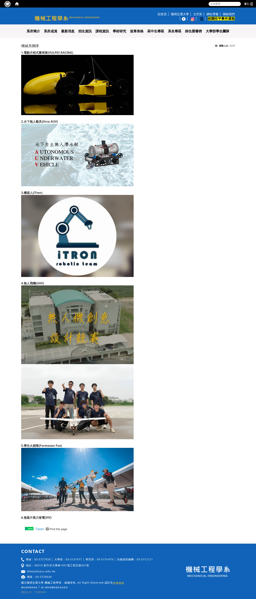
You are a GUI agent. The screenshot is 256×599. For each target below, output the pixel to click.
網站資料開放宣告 (29, 587)
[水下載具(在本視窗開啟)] (77, 155)
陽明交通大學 (180, 14)
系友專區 (174, 31)
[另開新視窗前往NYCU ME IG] (194, 18)
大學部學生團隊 (217, 31)
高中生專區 (155, 31)
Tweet (39, 529)
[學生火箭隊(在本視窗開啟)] (77, 479)
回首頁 (162, 14)
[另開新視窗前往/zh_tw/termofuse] (69, 586)
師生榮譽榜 (193, 31)
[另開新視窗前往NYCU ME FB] (185, 18)
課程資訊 (102, 31)
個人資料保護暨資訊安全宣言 (54, 587)
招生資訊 (85, 31)
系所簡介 (33, 31)
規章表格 (137, 31)
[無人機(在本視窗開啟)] (77, 324)
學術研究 (119, 31)
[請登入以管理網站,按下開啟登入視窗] (7, 4)
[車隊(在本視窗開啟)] (77, 85)
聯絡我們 (229, 14)
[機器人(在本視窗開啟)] (77, 236)
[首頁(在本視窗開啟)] (17, 4)
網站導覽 (213, 14)
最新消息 (68, 31)
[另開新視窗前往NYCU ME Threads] (203, 18)
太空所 (197, 14)
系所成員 (50, 31)
